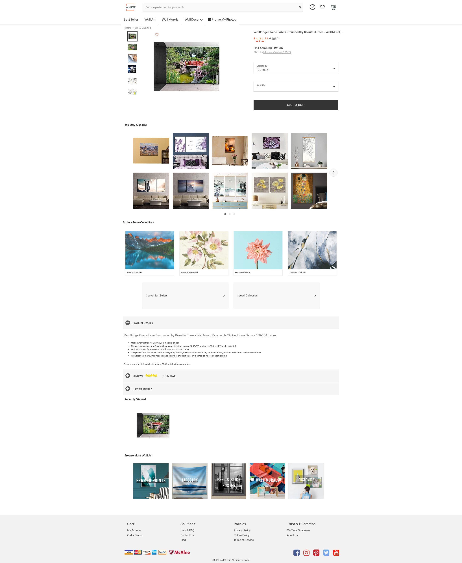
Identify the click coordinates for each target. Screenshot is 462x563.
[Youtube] (336, 552)
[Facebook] (297, 552)
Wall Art (150, 19)
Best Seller (131, 19)
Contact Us (187, 535)
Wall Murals (170, 19)
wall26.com (225, 560)
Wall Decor (192, 19)
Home (128, 28)
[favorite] (322, 7)
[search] (300, 7)
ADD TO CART (296, 104)
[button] (333, 172)
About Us (292, 535)
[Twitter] (327, 552)
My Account (134, 530)
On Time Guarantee (298, 530)
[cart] (333, 8)
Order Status (134, 535)
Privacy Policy (242, 530)
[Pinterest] (317, 552)
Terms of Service (244, 539)
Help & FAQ (187, 530)
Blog (183, 539)
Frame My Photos (223, 19)
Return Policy (242, 535)
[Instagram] (307, 552)
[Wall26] (129, 7)
